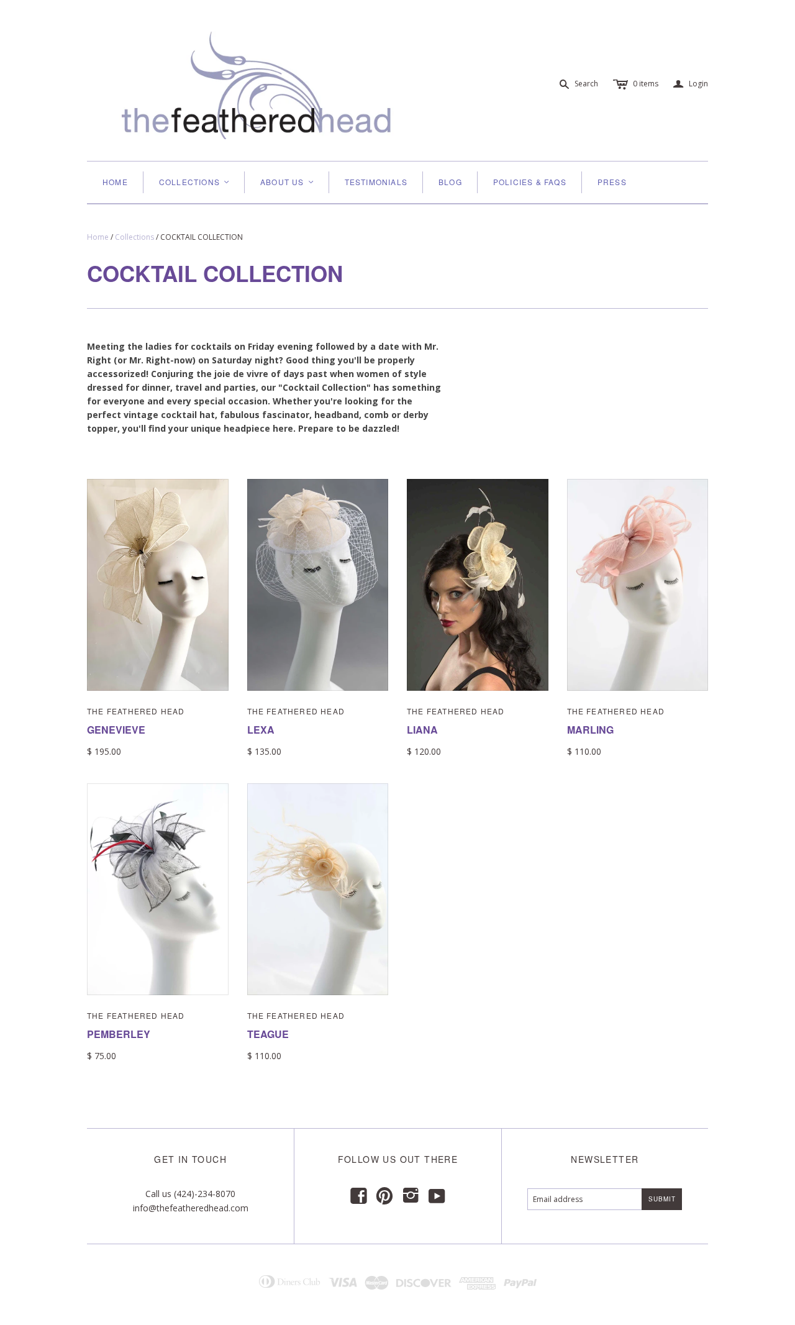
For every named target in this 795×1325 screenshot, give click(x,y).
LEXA (261, 729)
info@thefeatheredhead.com (190, 1208)
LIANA (422, 729)
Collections (134, 237)
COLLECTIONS (194, 181)
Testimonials (376, 181)
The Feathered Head (136, 711)
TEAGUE (268, 1034)
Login (690, 84)
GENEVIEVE (116, 729)
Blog (450, 181)
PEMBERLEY (118, 1034)
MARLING (590, 729)
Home (115, 181)
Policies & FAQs (529, 181)
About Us (287, 181)
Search (586, 83)
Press (612, 181)
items (645, 83)
